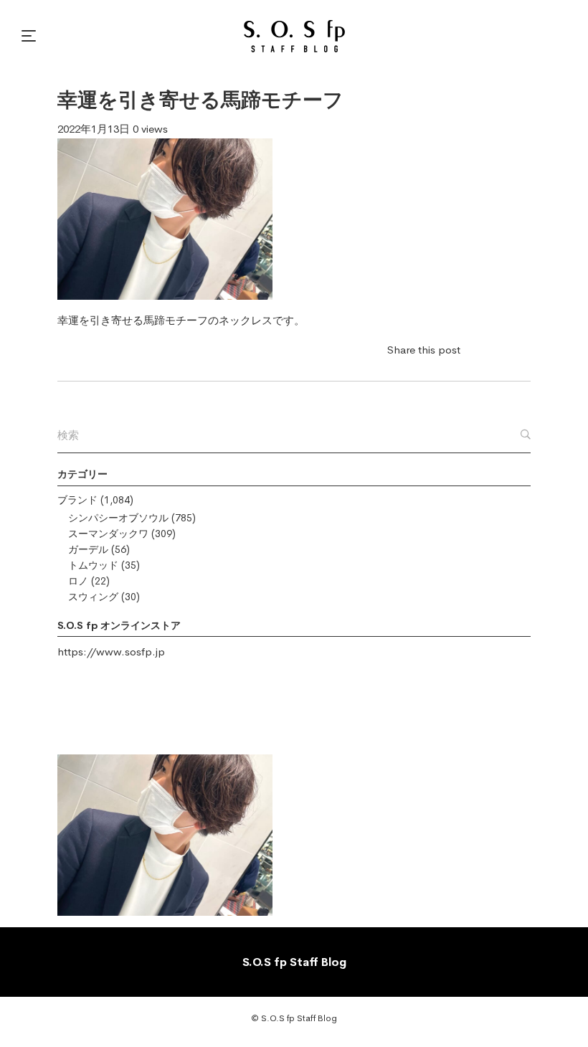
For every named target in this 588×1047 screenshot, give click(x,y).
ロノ (78, 580)
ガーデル (88, 549)
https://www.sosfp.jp (111, 651)
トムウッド (93, 565)
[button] (30, 36)
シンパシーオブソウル (118, 517)
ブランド (77, 499)
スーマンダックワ (108, 533)
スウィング (93, 596)
